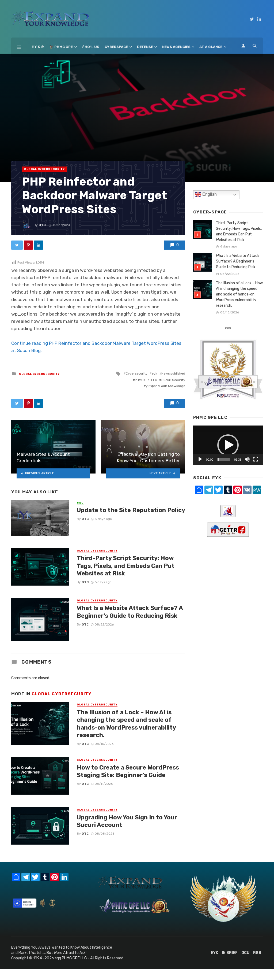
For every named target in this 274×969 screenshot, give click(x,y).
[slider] (224, 459)
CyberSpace (116, 47)
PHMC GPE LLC (146, 380)
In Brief (230, 952)
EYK (214, 952)
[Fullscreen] (255, 459)
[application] (228, 445)
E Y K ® (38, 47)
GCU (245, 952)
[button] (228, 445)
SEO (80, 502)
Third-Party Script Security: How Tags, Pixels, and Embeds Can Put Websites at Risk (125, 566)
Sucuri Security (173, 380)
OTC (42, 225)
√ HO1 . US (90, 47)
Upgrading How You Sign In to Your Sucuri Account (127, 821)
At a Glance (210, 47)
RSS (257, 952)
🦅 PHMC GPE (61, 47)
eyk (154, 373)
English (209, 194)
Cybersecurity (136, 373)
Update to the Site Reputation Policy (131, 510)
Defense (145, 47)
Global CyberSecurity (44, 169)
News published (173, 373)
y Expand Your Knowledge (165, 386)
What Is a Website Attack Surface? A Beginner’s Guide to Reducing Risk (130, 612)
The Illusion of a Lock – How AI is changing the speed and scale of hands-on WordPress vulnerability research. (126, 723)
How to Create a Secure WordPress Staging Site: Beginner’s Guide (128, 771)
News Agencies (176, 47)
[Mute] (247, 459)
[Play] (200, 459)
